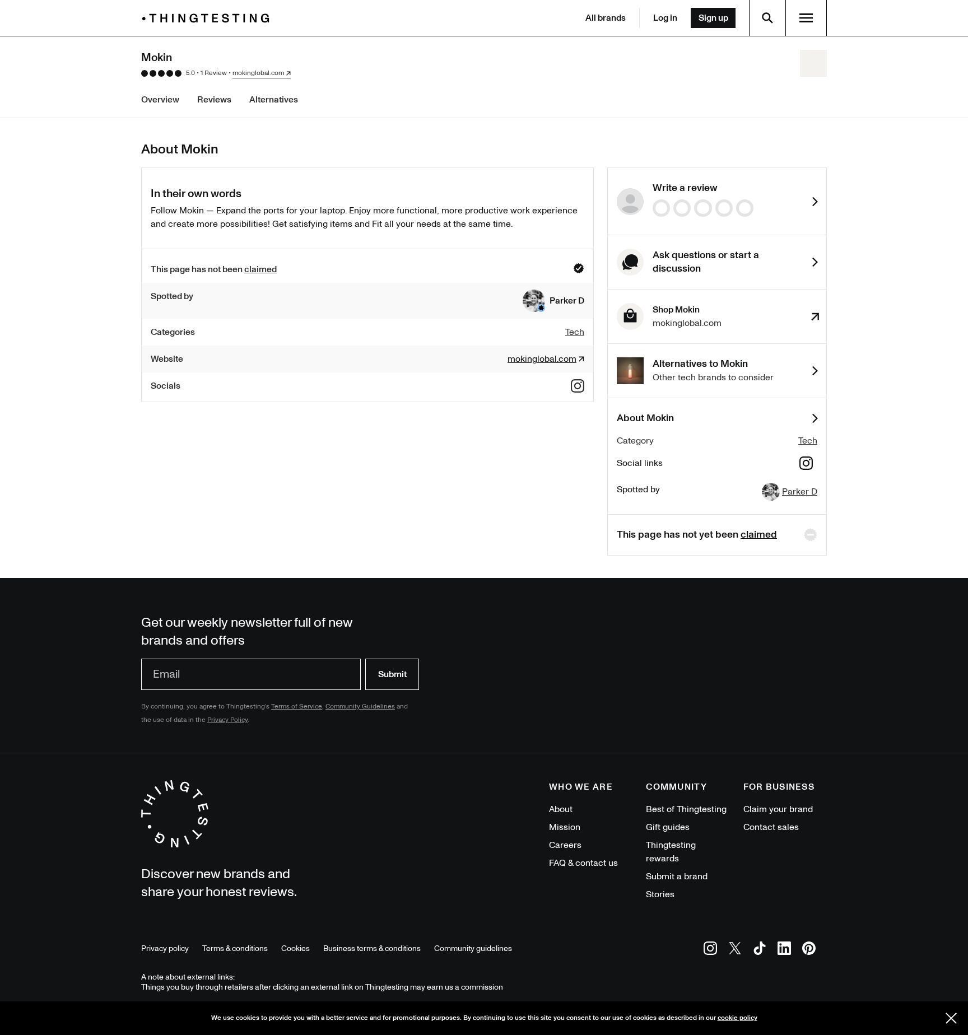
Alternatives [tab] (273, 100)
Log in (665, 18)
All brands (605, 18)
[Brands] (208, 18)
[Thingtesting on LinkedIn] (784, 950)
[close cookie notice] (951, 1018)
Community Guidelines (360, 706)
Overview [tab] (160, 100)
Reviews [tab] (214, 100)
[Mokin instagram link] (577, 386)
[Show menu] (806, 18)
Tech (807, 441)
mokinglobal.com (258, 73)
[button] (553, 301)
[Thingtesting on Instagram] (710, 950)
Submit (392, 674)
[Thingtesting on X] (735, 950)
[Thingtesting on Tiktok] (759, 950)
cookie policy (737, 1018)
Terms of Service (296, 706)
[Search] (767, 18)
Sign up (713, 18)
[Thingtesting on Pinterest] (809, 950)
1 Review (214, 73)
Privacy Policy (227, 720)
